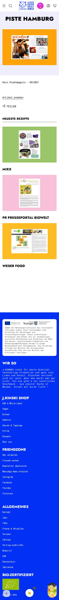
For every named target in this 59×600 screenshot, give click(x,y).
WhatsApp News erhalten (15, 471)
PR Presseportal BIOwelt (25, 217)
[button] (30, 593)
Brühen (5, 414)
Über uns (7, 441)
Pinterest (7, 493)
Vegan (5, 408)
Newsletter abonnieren (14, 465)
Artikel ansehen (12, 97)
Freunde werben (10, 460)
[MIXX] (29, 145)
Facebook (7, 482)
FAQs (4, 523)
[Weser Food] (29, 241)
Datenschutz (8, 561)
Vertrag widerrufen (12, 545)
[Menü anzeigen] (4, 5)
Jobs (4, 517)
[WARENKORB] (55, 5)
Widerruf (7, 550)
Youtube (6, 487)
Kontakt (6, 512)
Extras (5, 430)
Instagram (7, 476)
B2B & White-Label (12, 403)
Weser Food (13, 266)
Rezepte (6, 436)
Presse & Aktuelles (13, 528)
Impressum (7, 567)
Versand (6, 534)
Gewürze (6, 419)
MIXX (6, 169)
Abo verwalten (9, 454)
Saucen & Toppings (12, 425)
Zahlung (6, 539)
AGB (4, 556)
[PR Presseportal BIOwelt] (29, 193)
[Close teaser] (34, 588)
